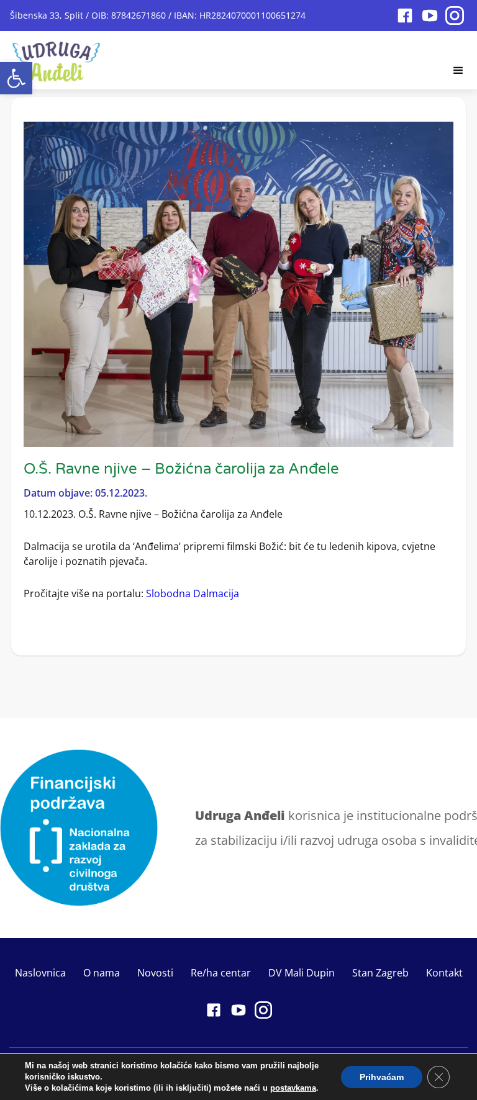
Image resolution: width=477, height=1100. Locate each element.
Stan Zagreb (380, 973)
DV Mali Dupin (301, 973)
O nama (101, 973)
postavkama (293, 1088)
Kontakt (444, 973)
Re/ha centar (221, 973)
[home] (57, 58)
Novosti (155, 973)
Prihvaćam (382, 1077)
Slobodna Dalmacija (192, 593)
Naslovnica (40, 973)
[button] (16, 78)
